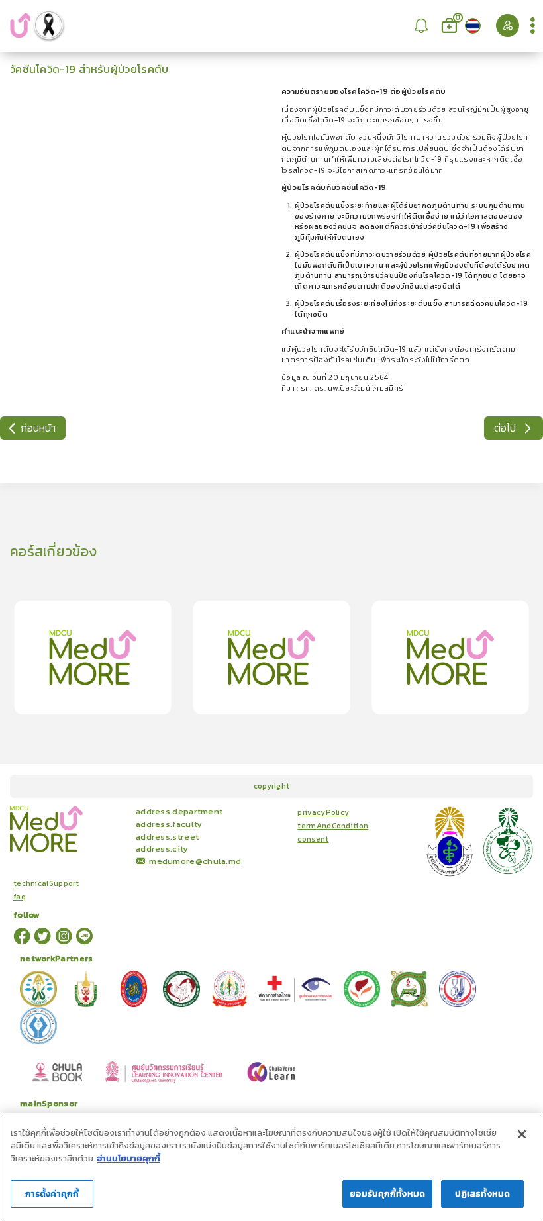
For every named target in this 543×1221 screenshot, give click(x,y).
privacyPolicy (323, 812)
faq (19, 896)
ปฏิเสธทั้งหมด (482, 1193)
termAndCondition (332, 825)
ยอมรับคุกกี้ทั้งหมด (387, 1193)
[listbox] (421, 25)
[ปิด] (521, 1134)
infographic (108, 808)
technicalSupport (46, 883)
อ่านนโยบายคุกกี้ (128, 1158)
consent (312, 839)
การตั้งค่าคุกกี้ (52, 1193)
